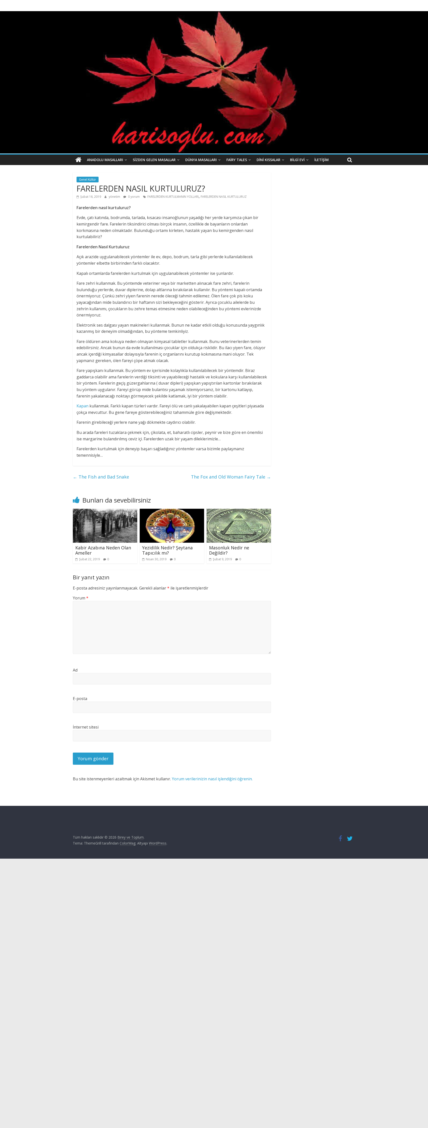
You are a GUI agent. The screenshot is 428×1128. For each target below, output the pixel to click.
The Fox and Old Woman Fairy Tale (231, 477)
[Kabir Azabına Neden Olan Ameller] (105, 511)
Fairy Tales (236, 159)
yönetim (115, 197)
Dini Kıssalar (268, 159)
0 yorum (133, 197)
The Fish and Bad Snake (101, 477)
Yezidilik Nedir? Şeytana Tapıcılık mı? (167, 550)
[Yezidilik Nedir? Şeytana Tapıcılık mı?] (172, 511)
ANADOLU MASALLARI (105, 159)
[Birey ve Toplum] (78, 160)
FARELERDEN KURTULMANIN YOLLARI (173, 197)
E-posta (80, 698)
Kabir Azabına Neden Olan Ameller (103, 550)
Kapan (82, 406)
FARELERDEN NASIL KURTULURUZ (224, 197)
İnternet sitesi (86, 727)
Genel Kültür (87, 179)
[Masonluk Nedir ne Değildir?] (239, 511)
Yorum (80, 598)
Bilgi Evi (297, 159)
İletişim (321, 159)
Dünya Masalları (201, 159)
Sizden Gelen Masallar (154, 159)
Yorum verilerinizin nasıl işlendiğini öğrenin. (212, 779)
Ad (75, 670)
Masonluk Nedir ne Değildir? (229, 550)
